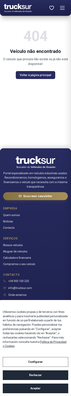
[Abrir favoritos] (51, 8)
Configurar (35, 361)
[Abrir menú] (62, 8)
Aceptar (35, 388)
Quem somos (11, 215)
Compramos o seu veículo (19, 264)
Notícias (8, 221)
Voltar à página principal (35, 75)
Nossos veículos (13, 245)
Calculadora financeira (17, 257)
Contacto (9, 227)
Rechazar (35, 375)
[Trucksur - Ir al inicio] (18, 8)
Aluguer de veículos (15, 251)
